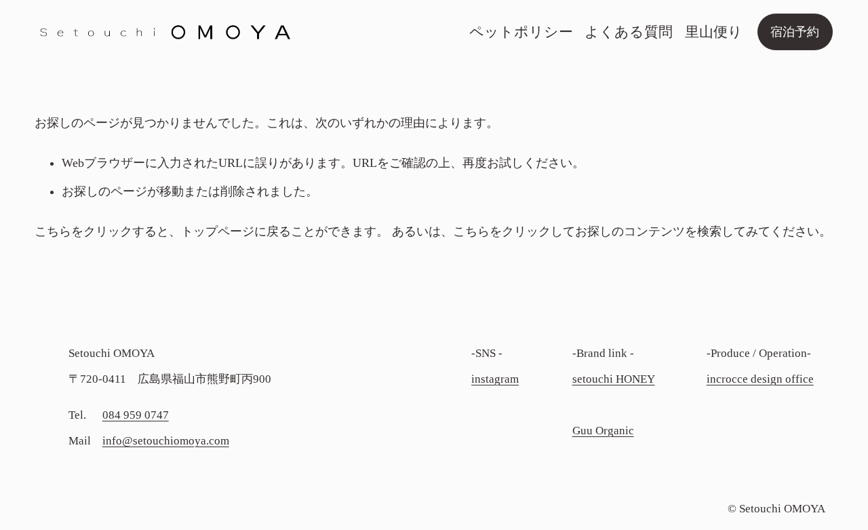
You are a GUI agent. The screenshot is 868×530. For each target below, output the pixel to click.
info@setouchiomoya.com (165, 440)
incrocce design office (760, 379)
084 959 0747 (135, 415)
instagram (495, 379)
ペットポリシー (521, 32)
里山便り (714, 32)
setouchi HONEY (613, 379)
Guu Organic (603, 430)
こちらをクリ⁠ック (83, 231)
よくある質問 (629, 32)
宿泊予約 (794, 32)
